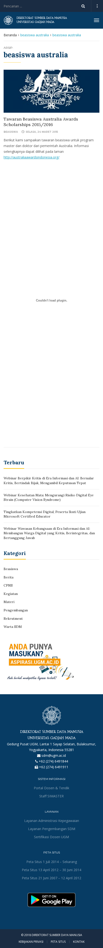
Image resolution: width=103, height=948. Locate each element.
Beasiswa (11, 131)
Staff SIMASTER (51, 796)
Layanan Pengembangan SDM (51, 828)
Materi (9, 602)
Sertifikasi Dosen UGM (51, 837)
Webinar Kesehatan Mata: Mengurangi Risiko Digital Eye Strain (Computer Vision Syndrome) (49, 497)
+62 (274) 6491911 (53, 767)
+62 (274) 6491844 (53, 761)
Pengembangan (16, 610)
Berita (8, 577)
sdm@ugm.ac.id (53, 755)
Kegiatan (11, 594)
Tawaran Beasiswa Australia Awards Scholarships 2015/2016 (41, 121)
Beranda (10, 35)
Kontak (79, 941)
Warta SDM (13, 627)
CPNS (8, 585)
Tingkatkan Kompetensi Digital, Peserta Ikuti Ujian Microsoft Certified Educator (45, 514)
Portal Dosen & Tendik (51, 788)
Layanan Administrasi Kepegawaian (51, 820)
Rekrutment (13, 618)
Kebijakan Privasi (31, 941)
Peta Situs (58, 941)
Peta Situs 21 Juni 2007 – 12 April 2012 (51, 878)
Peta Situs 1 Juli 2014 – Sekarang (51, 861)
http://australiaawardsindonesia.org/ (31, 157)
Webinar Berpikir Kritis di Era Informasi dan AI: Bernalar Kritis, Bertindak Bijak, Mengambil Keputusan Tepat (49, 480)
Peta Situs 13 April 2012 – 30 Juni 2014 (51, 870)
